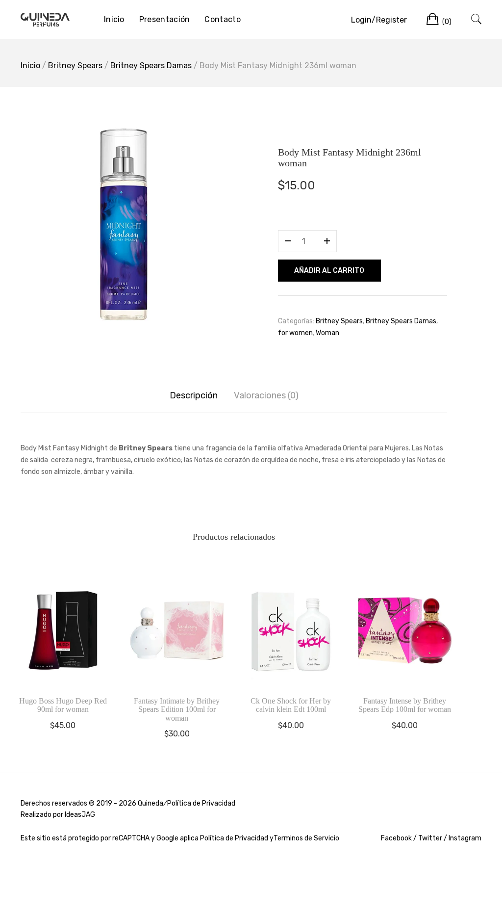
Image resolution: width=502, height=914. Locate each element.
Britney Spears (75, 65)
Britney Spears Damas (151, 65)
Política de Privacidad (201, 803)
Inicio (114, 19)
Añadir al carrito (329, 270)
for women (295, 333)
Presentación (164, 19)
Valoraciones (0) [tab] (266, 395)
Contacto (222, 19)
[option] (123, 224)
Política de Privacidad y (237, 838)
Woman (327, 333)
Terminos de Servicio (306, 838)
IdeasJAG (80, 814)
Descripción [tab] (194, 395)
